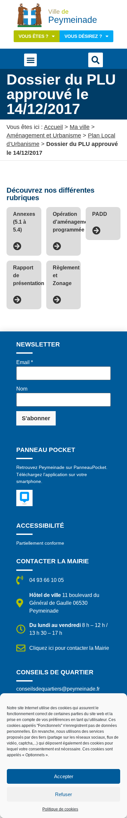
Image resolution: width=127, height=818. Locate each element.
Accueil (53, 127)
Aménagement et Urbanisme (44, 135)
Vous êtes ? (34, 36)
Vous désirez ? (83, 36)
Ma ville (80, 127)
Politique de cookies (60, 809)
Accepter (63, 776)
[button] (30, 60)
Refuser (63, 794)
